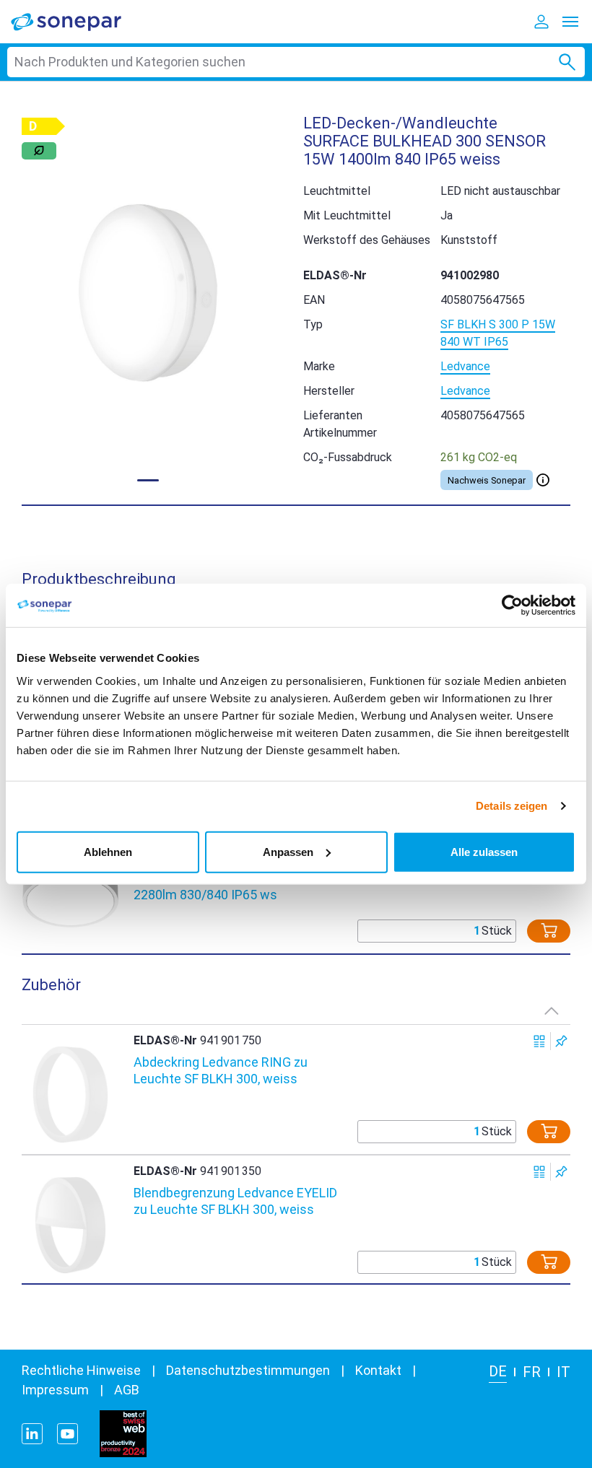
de (498, 1371)
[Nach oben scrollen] (552, 1010)
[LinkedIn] (32, 1433)
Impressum (55, 1389)
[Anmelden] (541, 21)
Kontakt (378, 1370)
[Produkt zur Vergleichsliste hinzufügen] (540, 1041)
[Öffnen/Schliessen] (542, 479)
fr (532, 1372)
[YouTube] (67, 1433)
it (563, 1372)
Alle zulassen (484, 851)
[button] (148, 293)
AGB (126, 1389)
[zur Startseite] (76, 21)
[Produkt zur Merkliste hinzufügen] (561, 1041)
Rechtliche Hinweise (81, 1370)
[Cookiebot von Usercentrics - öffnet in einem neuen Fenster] (512, 605)
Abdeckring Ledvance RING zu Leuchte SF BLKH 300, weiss (221, 1070)
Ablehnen (108, 851)
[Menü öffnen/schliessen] (570, 21)
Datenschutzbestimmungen (248, 1370)
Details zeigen (511, 806)
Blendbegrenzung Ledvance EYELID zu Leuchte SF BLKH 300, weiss (235, 1201)
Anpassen (288, 851)
